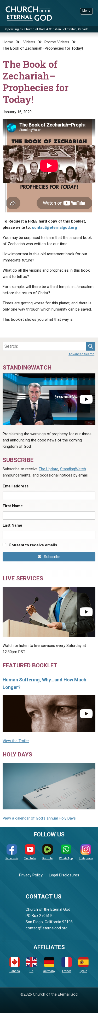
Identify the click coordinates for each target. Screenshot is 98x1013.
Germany (49, 971)
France (66, 971)
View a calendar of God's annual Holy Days (39, 818)
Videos (29, 42)
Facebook (11, 858)
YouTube (30, 858)
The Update (48, 469)
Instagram (86, 858)
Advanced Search (81, 354)
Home (8, 42)
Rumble (47, 858)
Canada (14, 971)
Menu (86, 10)
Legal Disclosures (64, 875)
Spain (83, 971)
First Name (13, 506)
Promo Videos (56, 42)
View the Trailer (16, 741)
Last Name (12, 525)
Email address (15, 486)
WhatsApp (66, 858)
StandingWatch (73, 469)
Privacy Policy (31, 875)
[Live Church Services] (49, 612)
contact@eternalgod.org (54, 227)
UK (31, 971)
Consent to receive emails (33, 545)
